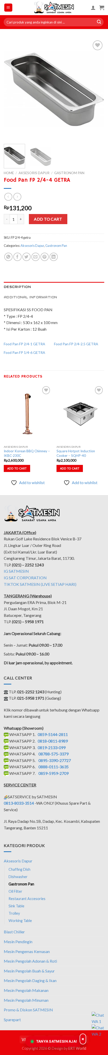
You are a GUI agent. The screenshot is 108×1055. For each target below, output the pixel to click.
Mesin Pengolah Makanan (26, 990)
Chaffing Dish (19, 869)
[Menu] (8, 8)
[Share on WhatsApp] (8, 257)
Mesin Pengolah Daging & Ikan (30, 980)
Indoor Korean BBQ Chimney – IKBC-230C (27, 453)
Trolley (14, 913)
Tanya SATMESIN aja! (56, 1041)
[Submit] (99, 22)
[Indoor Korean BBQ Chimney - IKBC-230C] (27, 413)
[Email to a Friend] (35, 257)
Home (9, 173)
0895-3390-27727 (54, 760)
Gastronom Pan (69, 173)
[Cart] (101, 7)
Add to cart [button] (17, 468)
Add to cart (48, 219)
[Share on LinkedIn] (53, 257)
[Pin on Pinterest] (44, 257)
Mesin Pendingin (18, 941)
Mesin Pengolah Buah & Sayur (29, 970)
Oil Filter (15, 891)
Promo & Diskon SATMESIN (28, 1009)
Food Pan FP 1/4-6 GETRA (24, 352)
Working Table (20, 920)
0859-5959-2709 (53, 773)
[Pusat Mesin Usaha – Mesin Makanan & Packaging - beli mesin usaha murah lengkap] (54, 7)
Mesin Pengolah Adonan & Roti (30, 961)
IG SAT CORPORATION (25, 577)
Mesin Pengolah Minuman (26, 1000)
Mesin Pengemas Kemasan (27, 951)
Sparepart (12, 1019)
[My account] (93, 7)
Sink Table (16, 906)
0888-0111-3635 (53, 766)
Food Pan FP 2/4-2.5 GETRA (76, 344)
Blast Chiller (14, 931)
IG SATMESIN (16, 571)
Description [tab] (17, 287)
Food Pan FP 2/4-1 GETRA (24, 344)
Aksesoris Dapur (34, 173)
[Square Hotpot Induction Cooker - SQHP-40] (80, 413)
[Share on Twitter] (26, 257)
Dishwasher (18, 877)
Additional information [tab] (30, 297)
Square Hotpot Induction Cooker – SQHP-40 (76, 453)
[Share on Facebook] (17, 257)
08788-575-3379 (53, 753)
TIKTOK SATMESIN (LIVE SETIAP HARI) (40, 584)
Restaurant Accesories (27, 898)
